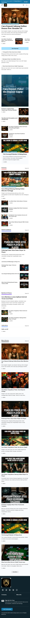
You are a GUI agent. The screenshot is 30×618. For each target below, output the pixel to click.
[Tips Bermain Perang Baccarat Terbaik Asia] (24, 121)
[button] (26, 2)
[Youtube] (13, 590)
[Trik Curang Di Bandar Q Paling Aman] (15, 146)
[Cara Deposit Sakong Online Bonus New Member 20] (15, 16)
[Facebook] (2, 590)
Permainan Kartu (6, 23)
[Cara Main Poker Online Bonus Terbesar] (4, 203)
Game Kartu (6, 86)
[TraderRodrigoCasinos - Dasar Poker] (5, 5)
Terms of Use (4, 2)
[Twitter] (6, 590)
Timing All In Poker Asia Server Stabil (12, 52)
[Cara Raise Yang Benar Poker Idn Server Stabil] (4, 312)
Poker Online (15, 23)
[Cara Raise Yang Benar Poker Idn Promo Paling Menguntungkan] (4, 128)
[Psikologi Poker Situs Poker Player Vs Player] (15, 241)
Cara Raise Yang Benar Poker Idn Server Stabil (14, 447)
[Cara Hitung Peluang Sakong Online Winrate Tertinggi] (15, 179)
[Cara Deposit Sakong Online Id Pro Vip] (24, 276)
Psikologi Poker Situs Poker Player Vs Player (13, 418)
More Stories (5, 340)
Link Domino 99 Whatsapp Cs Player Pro (11, 261)
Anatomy (3, 167)
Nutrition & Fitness (6, 293)
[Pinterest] (9, 590)
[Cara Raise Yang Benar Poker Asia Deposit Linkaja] (15, 380)
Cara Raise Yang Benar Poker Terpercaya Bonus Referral (7, 40)
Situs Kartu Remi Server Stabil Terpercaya (13, 66)
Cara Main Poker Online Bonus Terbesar (18, 201)
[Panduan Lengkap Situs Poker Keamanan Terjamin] (4, 209)
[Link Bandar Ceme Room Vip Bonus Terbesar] (4, 135)
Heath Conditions (6, 229)
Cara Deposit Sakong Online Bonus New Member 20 (14, 27)
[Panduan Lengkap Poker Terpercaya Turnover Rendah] (24, 111)
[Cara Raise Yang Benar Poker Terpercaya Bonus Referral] (19, 41)
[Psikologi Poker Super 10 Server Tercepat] (24, 267)
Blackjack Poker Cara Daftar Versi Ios (12, 59)
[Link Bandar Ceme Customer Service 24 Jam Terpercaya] (4, 216)
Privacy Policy (17, 1)
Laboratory (5, 325)
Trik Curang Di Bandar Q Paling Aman (15, 154)
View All (27, 168)
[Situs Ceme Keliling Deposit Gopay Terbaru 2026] (24, 285)
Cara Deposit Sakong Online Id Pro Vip (10, 273)
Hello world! (5, 329)
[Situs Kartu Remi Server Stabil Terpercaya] (15, 552)
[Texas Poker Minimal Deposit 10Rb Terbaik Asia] (4, 223)
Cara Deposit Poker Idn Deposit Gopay (13, 90)
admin (4, 36)
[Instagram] (16, 590)
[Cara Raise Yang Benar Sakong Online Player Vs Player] (4, 319)
